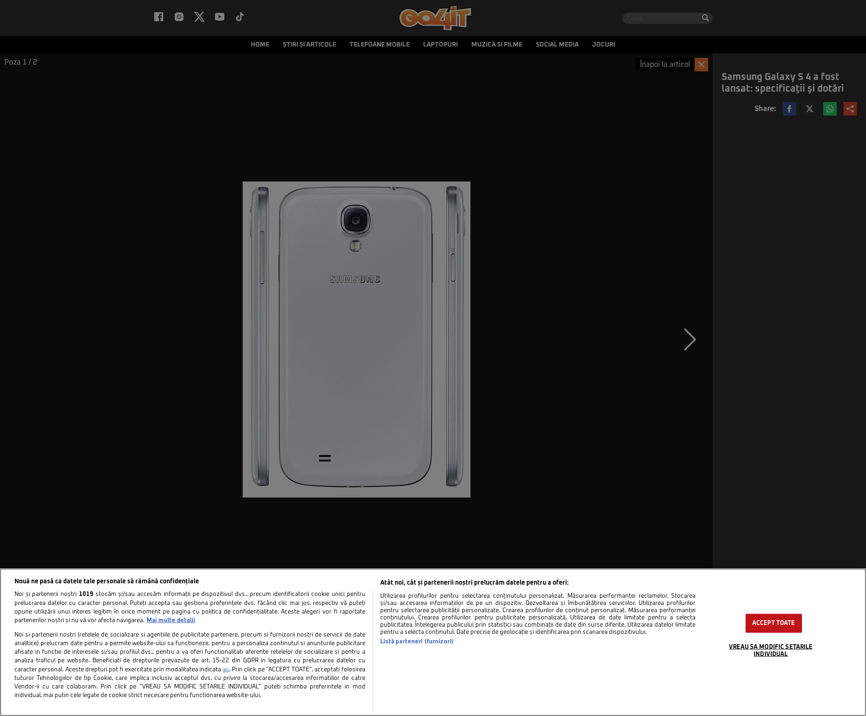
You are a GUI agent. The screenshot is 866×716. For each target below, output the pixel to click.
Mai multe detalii (171, 620)
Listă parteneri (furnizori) (417, 642)
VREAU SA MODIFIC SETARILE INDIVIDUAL (770, 650)
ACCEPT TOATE (773, 623)
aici (226, 670)
